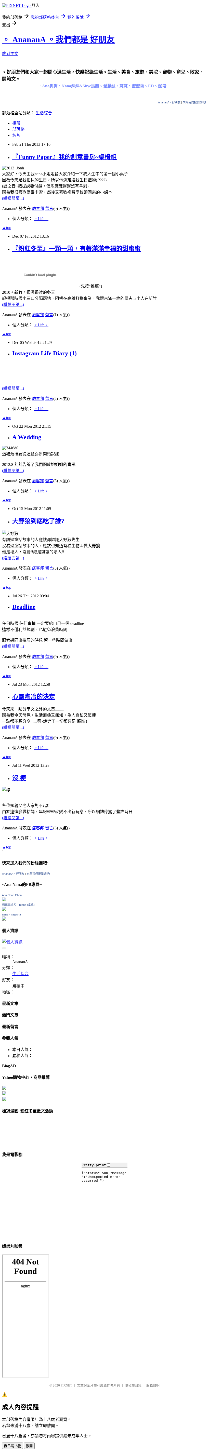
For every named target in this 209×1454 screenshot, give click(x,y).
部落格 (18, 129)
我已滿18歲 (12, 1446)
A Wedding (26, 437)
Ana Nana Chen (12, 895)
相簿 (16, 123)
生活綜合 (44, 113)
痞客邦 (38, 208)
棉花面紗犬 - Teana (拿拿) (18, 904)
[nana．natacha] (4, 919)
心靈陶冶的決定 (33, 696)
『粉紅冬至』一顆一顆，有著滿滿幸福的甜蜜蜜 (76, 248)
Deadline (23, 606)
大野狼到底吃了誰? (38, 521)
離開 (29, 1446)
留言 (49, 208)
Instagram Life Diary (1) (44, 353)
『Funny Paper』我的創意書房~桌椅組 (64, 157)
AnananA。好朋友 (169, 102)
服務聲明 (153, 1385)
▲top (6, 227)
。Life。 (41, 219)
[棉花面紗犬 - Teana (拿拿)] (4, 909)
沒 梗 (19, 778)
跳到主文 (10, 53)
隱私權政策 (133, 1385)
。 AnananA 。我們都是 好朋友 (58, 39)
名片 (16, 135)
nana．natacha (11, 914)
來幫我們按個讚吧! (194, 102)
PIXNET (66, 1385)
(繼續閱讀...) (13, 198)
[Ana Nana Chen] (4, 900)
